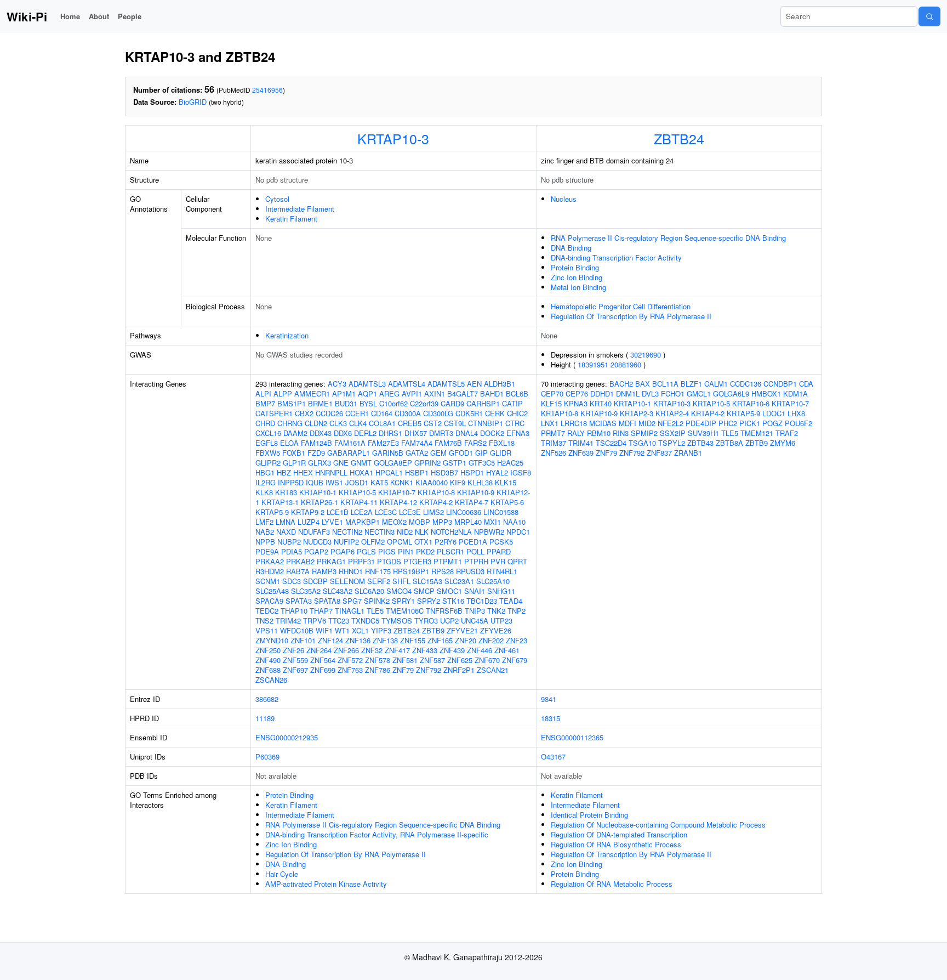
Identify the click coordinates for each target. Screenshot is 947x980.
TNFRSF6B (444, 610)
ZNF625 (459, 660)
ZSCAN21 (493, 670)
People (129, 16)
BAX (642, 383)
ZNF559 (295, 660)
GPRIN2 (427, 462)
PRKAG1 (331, 561)
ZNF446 (479, 650)
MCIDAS (603, 423)
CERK (495, 413)
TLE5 (375, 610)
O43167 (553, 756)
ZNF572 (350, 660)
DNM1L (628, 393)
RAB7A (298, 571)
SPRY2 (428, 601)
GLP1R (294, 462)
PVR (497, 561)
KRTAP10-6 (750, 403)
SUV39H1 (703, 433)
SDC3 (291, 581)
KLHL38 (480, 482)
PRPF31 (361, 561)
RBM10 (599, 433)
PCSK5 (501, 541)
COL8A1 (382, 423)
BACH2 (621, 383)
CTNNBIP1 (485, 423)
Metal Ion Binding (578, 287)
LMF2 (264, 522)
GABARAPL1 (348, 452)
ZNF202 (491, 640)
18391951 (593, 364)
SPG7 (352, 601)
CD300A (408, 413)
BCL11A (665, 383)
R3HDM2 (269, 571)
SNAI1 (474, 591)
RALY (576, 433)
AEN (474, 383)
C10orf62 (393, 403)
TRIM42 (288, 620)
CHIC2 (517, 413)
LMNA (285, 522)
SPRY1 (403, 601)
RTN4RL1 (502, 571)
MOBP (419, 522)
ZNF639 (581, 452)
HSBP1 (417, 472)
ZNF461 (507, 650)
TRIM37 (553, 443)
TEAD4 (510, 601)
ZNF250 (268, 650)
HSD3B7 (444, 472)
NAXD (286, 531)
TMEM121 (756, 433)
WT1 (342, 630)
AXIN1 (434, 393)
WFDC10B (296, 630)
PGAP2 (316, 551)
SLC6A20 (369, 591)
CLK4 (358, 423)
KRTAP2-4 (672, 413)
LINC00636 (463, 512)
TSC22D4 (611, 443)
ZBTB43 (700, 443)
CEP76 (577, 393)
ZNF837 (659, 452)
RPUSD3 (470, 571)
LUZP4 (309, 522)
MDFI (627, 423)
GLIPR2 (268, 462)
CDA (806, 383)
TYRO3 (426, 620)
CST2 (433, 423)
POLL (475, 551)
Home (70, 16)
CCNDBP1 (780, 383)
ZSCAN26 (271, 680)
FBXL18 (502, 443)
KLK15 (505, 482)
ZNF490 (268, 660)
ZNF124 (330, 640)
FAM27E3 (383, 443)
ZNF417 (397, 650)
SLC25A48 (272, 591)
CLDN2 (316, 423)
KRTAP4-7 (471, 502)
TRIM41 (581, 443)
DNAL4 (466, 433)
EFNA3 (517, 433)
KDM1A (795, 393)
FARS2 (475, 443)
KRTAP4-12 (398, 502)
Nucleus (564, 199)
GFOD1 (461, 452)
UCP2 (449, 620)
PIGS (387, 551)
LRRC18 (574, 423)
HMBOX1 (766, 393)
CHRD (265, 423)
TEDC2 (266, 610)
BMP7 (265, 403)
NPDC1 (518, 531)
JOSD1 (356, 482)
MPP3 (442, 522)
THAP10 (294, 610)
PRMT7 (553, 433)
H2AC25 (510, 462)
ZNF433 (424, 650)
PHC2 (727, 423)
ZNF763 (350, 670)
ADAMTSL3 (367, 383)
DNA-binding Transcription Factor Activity (616, 257)
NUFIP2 (346, 541)
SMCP (424, 591)
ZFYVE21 (462, 630)
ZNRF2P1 (459, 670)
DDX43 (321, 433)
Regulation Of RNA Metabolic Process (611, 884)
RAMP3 (324, 571)
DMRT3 (441, 433)
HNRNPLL (331, 472)
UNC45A (474, 620)
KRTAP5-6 (507, 502)
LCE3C (386, 512)
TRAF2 (786, 433)
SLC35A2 (306, 591)
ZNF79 (403, 670)
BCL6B (517, 393)
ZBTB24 (679, 138)
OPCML (399, 541)
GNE (341, 462)
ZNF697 (295, 670)
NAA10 (514, 522)
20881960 (626, 364)
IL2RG (265, 482)
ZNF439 (452, 650)
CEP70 (552, 393)
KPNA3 (575, 403)
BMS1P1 (291, 403)
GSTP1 (454, 462)
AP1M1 (344, 393)
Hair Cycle (281, 874)
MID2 (646, 423)
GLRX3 (319, 462)
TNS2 (264, 620)
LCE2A (362, 512)
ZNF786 (377, 670)
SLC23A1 (459, 581)
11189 (265, 718)
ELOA (289, 443)
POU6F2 (798, 423)
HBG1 (265, 472)
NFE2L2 (670, 423)
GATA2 (417, 452)
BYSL (368, 403)
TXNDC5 (365, 620)
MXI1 (492, 522)
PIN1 (406, 551)
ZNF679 (514, 660)
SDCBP (315, 581)
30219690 (645, 354)
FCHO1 (672, 393)
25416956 (267, 89)
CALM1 (716, 383)
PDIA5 (291, 551)
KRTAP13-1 (280, 502)
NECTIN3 (379, 531)
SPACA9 (269, 601)
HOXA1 (361, 472)
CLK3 (338, 423)
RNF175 (378, 571)
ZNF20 (465, 640)
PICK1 (749, 423)
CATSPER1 (274, 413)
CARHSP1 (483, 403)
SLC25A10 (493, 581)
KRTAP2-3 (636, 413)
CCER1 (357, 413)
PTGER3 (417, 561)
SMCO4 (399, 591)
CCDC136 (745, 383)
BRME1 (320, 403)
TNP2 (516, 610)
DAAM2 (295, 433)
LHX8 (796, 413)
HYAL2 (497, 472)
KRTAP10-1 (317, 492)
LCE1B (338, 512)
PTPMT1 (447, 561)
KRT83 (286, 492)
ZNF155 (412, 640)
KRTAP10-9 (475, 492)
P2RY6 (446, 541)
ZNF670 (487, 660)
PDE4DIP (701, 423)
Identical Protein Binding (589, 814)
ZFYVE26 (495, 630)
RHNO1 (351, 571)
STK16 (453, 601)
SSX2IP (673, 433)
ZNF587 (432, 660)
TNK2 (496, 610)
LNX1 (549, 423)
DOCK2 (492, 433)
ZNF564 (322, 660)
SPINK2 (377, 601)
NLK (422, 531)
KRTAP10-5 (357, 492)
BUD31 (346, 403)
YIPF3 (381, 630)
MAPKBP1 (362, 522)
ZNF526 (553, 452)
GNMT (361, 462)
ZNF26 (293, 650)
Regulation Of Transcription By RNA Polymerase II (631, 316)
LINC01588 (500, 512)
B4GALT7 (462, 393)
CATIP (512, 403)
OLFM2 (373, 541)
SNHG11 (501, 591)
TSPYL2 (671, 443)
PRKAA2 (269, 561)
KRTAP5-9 (272, 512)
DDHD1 (602, 393)
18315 (550, 718)
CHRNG (290, 423)
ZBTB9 (433, 630)
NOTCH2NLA (451, 531)
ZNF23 (516, 640)
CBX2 (304, 413)
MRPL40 (468, 522)
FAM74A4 (416, 443)
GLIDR (500, 452)
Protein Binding (575, 267)
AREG (389, 393)
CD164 (381, 413)
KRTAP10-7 (396, 492)
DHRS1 (390, 433)
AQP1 (367, 393)
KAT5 (379, 482)
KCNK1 (401, 482)
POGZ (772, 423)
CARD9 (452, 403)
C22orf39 (424, 403)
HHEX (303, 472)
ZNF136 (357, 640)
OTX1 (423, 541)
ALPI (263, 393)
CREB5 (409, 423)
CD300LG (438, 413)
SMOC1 (449, 591)
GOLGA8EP (393, 462)
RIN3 (621, 433)
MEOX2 (394, 522)
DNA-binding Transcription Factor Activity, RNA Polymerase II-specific (376, 834)
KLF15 (551, 403)
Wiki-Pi (27, 16)
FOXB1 (293, 452)
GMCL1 (699, 393)
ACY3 (337, 383)
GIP (481, 452)
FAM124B (316, 443)
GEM (438, 452)
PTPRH (476, 561)
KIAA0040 (431, 482)
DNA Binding (571, 247)
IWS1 (334, 482)
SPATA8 (327, 601)
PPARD (499, 551)
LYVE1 (332, 522)
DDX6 (343, 433)
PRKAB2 (300, 561)
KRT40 (601, 403)
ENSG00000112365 (572, 737)
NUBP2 (289, 541)
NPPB (265, 541)
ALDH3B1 (499, 383)
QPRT (517, 561)
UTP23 (501, 620)
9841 (548, 699)
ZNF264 (319, 650)
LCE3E (410, 512)
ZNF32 (372, 650)
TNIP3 (475, 610)
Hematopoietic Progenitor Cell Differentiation (621, 306)
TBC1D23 (481, 601)
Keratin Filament (291, 218)
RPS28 (442, 571)
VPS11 (266, 630)
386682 (266, 699)
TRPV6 (314, 620)
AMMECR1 (312, 393)
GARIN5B (387, 452)
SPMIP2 (644, 433)
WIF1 (324, 630)
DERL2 (365, 433)
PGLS (366, 551)
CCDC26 (329, 413)
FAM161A (350, 443)
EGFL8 (266, 443)
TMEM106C (405, 610)
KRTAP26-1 (319, 502)
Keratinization (287, 335)
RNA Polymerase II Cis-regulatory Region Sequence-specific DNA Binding (668, 238)
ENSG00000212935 (286, 737)
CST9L (455, 423)
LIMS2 (433, 512)
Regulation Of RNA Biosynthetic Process (616, 844)
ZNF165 (440, 640)
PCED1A (473, 541)
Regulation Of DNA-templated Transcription (619, 834)
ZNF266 (346, 650)
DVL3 (650, 393)
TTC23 (338, 620)
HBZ (284, 472)
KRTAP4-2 (436, 502)
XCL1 (360, 630)
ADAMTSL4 (406, 383)
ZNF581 (405, 660)
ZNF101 (303, 640)
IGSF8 (520, 472)
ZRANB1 (688, 452)
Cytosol (277, 199)
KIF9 (457, 482)
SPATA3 (299, 601)
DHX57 (415, 433)
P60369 (267, 756)
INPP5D (291, 482)
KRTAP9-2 (307, 512)
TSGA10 (642, 443)
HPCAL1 (389, 472)
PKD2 (425, 551)
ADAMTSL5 (446, 383)
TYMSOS (396, 620)
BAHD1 (492, 393)
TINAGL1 (349, 610)
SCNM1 (267, 581)
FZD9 (316, 452)
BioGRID (193, 102)
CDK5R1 (469, 413)
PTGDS (389, 561)
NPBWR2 (489, 531)
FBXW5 (267, 452)
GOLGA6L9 (731, 393)
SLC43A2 (337, 591)
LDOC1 (773, 413)
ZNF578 (377, 660)
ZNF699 (322, 670)
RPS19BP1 (411, 571)
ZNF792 (428, 670)
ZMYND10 (271, 640)
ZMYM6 (782, 443)
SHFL (401, 581)
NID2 (405, 531)
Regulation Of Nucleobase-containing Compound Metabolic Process (658, 824)
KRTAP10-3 (393, 138)
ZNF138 (385, 640)
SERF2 (378, 581)
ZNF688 (268, 670)
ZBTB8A (729, 443)
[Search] (929, 16)
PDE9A (267, 551)
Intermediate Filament (299, 208)
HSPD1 (472, 472)
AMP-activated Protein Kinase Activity (326, 884)
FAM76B (448, 443)
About (99, 16)
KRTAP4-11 (359, 502)
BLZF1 (691, 383)
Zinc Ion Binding (576, 277)
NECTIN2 (347, 531)
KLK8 (264, 492)
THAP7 (321, 610)
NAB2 (264, 531)
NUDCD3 (317, 541)
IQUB (314, 482)
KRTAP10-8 (436, 492)
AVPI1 (412, 393)
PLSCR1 (450, 551)
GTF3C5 (482, 462)
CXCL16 (268, 433)
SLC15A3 (427, 581)
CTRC (514, 423)
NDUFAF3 (314, 531)
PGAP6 (342, 551)
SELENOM (347, 581)
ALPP (282, 393)
